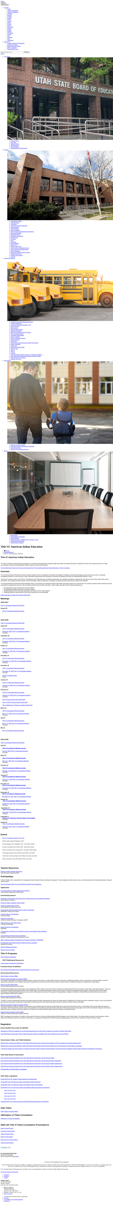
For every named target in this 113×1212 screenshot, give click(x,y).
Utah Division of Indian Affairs (9, 976)
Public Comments (12, 47)
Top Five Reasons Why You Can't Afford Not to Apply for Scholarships (21, 884)
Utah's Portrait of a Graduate (18, 357)
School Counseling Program (18, 338)
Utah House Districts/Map (17, 541)
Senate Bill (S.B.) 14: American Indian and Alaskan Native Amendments (22, 1084)
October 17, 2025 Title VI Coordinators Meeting (16, 651)
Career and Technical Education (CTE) (21, 325)
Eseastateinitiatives (9, 552)
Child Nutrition (15, 228)
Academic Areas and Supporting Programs (22, 322)
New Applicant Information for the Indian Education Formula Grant (20, 969)
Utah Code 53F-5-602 (10, 1093)
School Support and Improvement (19, 249)
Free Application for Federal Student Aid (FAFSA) (15, 890)
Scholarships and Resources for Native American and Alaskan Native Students (24, 931)
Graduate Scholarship (7, 918)
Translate (6, 7)
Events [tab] (12, 568)
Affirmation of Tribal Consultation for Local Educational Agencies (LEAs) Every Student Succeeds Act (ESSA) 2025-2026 (36, 1031)
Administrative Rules (16, 221)
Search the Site (4, 52)
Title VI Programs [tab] (35, 568)
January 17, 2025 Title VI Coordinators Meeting (16, 779)
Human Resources (15, 234)
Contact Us (7, 41)
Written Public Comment (17, 542)
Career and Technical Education (19, 225)
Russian (9, 28)
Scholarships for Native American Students (13, 935)
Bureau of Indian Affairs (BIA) (9, 984)
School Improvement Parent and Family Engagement (24, 342)
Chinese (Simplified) (12, 10)
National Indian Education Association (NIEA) (14, 979)
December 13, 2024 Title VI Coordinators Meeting (16, 788)
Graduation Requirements (17, 335)
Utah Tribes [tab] (49, 568)
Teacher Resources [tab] (19, 568)
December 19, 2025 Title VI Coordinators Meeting (16, 671)
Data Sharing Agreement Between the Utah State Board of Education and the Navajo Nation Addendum (31, 1060)
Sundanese (10, 33)
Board (5, 451)
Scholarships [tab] (27, 568)
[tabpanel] (56, 1148)
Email (17, 1156)
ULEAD (13, 257)
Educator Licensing (12, 44)
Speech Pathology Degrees (9, 947)
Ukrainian (9, 37)
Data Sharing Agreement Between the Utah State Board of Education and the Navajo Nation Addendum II (31, 1063)
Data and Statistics (15, 230)
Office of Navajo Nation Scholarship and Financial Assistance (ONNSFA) (22, 940)
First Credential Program (17, 334)
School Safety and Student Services (20, 248)
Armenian (9, 13)
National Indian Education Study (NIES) (12, 1012)
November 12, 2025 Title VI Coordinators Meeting (16, 661)
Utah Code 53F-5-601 (10, 1090)
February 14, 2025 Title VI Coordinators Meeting (16, 771)
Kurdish (9, 24)
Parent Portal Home (16, 448)
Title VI (13, 350)
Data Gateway (14, 328)
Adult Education (15, 222)
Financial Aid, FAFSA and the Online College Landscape (17, 910)
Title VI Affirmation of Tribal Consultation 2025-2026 (17, 705)
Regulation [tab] (43, 568)
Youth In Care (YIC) (16, 359)
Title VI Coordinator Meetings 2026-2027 (12, 605)
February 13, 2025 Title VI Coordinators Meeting (16, 695)
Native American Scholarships (9, 927)
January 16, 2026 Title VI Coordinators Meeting (16, 685)
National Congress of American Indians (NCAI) (14, 1005)
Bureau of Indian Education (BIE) (10, 996)
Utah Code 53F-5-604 (10, 1098)
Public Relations (15, 144)
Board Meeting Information (18, 536)
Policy (12, 240)
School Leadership (15, 344)
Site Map (6, 1198)
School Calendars (15, 337)
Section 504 (14, 345)
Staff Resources (15, 145)
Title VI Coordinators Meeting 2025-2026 (13, 838)
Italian (9, 22)
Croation (9, 16)
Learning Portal (15, 141)
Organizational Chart (12, 49)
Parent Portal (7, 360)
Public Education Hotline (13, 46)
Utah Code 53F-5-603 (10, 1096)
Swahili (9, 34)
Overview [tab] (3, 568)
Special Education (15, 251)
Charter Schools (15, 227)
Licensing (13, 239)
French (9, 19)
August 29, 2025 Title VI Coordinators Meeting (15, 631)
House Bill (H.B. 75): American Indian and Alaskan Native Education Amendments (25, 1101)
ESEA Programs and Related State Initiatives (22, 231)
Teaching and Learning (17, 255)
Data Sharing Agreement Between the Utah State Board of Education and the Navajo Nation (27, 1058)
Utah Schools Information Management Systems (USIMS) (26, 356)
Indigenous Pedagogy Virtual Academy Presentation (18, 818)
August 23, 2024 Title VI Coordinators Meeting (15, 826)
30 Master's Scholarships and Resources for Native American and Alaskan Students (25, 898)
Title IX (13, 351)
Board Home (14, 535)
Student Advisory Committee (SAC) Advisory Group (24, 539)
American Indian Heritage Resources (11, 871)
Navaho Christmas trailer (9, 675)
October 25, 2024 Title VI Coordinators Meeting (16, 803)
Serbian (9, 30)
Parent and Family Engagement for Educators (22, 446)
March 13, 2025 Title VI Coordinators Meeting (15, 713)
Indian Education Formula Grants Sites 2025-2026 (15, 595)
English (9, 18)
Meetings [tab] (8, 568)
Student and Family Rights (17, 347)
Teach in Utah (14, 348)
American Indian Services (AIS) (10, 905)
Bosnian (9, 15)
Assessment (14, 224)
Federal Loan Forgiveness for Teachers (21, 332)
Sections (6, 149)
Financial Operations (16, 233)
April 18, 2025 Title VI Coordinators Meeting (15, 751)
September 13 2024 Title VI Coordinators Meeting (16, 812)
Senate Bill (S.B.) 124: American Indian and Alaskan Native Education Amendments (25, 1087)
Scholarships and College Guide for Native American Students (19, 943)
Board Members (15, 538)
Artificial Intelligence (16, 323)
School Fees (14, 245)
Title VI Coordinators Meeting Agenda (13, 611)
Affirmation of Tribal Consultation (10, 1118)
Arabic (9, 9)
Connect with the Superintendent (15, 43)
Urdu (8, 39)
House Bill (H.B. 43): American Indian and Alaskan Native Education (21, 1082)
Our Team (13, 142)
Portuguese (10, 27)
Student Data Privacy (16, 254)
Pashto (9, 25)
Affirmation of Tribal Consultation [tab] (61, 568)
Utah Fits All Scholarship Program (20, 449)
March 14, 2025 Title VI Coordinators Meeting (15, 761)
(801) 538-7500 (8, 1193)
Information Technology (17, 236)
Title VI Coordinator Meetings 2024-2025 (12, 742)
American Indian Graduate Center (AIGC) (13, 903)
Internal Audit (14, 237)
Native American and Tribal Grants (11, 923)
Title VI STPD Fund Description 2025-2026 (14, 702)
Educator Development (17, 329)
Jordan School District (7, 1134)
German (9, 21)
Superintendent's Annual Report (19, 148)
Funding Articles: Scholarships (10, 914)
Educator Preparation (16, 331)
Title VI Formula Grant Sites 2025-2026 (13, 699)
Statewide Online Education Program (20, 252)
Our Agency (7, 56)
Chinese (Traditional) (12, 12)
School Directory (15, 340)
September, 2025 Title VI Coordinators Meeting (16, 641)
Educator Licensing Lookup (18, 445)
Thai (8, 36)
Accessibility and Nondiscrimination (13, 1199)
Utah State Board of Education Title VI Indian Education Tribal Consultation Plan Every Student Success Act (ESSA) (34, 1034)
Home (7, 550)
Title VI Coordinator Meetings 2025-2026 (12, 623)
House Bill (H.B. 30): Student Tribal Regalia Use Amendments (19, 1079)
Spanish (9, 31)
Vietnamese (10, 40)
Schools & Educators (9, 258)
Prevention (13, 242)
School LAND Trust (16, 246)
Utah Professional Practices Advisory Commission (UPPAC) (26, 354)
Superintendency (15, 146)
